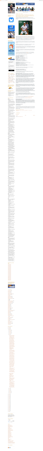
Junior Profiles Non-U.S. (10, 302)
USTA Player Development (10, 436)
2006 (9, 409)
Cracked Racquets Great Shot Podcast (11, 442)
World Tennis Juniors (10, 322)
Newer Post (17, 115)
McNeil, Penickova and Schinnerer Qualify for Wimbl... (11, 380)
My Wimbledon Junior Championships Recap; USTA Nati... (11, 349)
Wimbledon (27, 52)
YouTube (9, 324)
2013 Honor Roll (9, 273)
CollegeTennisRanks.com (10, 426)
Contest (8, 295)
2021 (9, 395)
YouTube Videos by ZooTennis (11, 440)
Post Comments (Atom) (20, 116)
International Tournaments (10, 298)
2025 (9, 328)
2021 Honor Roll (9, 267)
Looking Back (9, 305)
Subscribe (11, 70)
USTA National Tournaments (10, 319)
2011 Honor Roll (9, 275)
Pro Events (9, 309)
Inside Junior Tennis (10, 297)
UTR (8, 320)
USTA (8, 318)
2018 (9, 398)
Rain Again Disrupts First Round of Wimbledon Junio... (11, 376)
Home (25, 115)
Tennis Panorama (9, 433)
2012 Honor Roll (9, 274)
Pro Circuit (9, 308)
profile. (12, 416)
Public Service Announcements (11, 310)
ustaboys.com (9, 437)
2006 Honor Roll (9, 279)
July (9, 334)
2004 (9, 411)
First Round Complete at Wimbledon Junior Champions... (11, 374)
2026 (9, 327)
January (10, 392)
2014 (9, 402)
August (10, 333)
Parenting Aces (9, 431)
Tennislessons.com (9, 434)
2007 (9, 408)
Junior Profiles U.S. (10, 303)
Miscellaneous (9, 306)
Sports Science (9, 313)
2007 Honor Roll (9, 278)
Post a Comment (17, 114)
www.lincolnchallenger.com (30, 96)
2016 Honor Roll (9, 271)
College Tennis (9, 294)
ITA (8, 299)
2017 (9, 399)
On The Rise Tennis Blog (10, 429)
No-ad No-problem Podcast (10, 441)
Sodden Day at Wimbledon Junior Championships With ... (12, 372)
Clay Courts (9, 292)
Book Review (9, 291)
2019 (9, 397)
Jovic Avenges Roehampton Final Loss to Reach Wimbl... (11, 366)
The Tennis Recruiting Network (11, 315)
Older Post (34, 115)
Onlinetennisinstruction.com (10, 430)
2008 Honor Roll (9, 277)
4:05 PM (23, 109)
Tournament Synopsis (10, 317)
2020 (9, 396)
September (10, 332)
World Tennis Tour (9, 323)
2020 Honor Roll (9, 268)
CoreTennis (9, 427)
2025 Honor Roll (9, 264)
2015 (9, 401)
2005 (9, 410)
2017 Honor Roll (9, 270)
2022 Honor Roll (9, 266)
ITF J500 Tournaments (10, 301)
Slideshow (9, 312)
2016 (9, 400)
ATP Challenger (9, 290)
